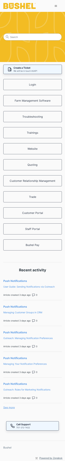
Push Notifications (15, 281)
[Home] (19, 6)
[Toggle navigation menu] (56, 6)
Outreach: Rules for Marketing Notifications (26, 389)
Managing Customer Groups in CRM (22, 312)
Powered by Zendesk (50, 458)
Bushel (7, 447)
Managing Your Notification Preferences (25, 363)
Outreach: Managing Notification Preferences (28, 338)
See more (9, 407)
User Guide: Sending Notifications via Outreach (29, 286)
